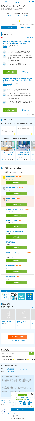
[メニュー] (33, 2)
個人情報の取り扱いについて (11, 412)
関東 (8, 371)
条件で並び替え (30, 37)
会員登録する (17, 336)
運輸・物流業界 (10, 368)
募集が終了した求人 (25, 27)
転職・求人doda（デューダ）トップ (8, 400)
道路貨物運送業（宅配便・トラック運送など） (17, 369)
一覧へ (32, 307)
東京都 (12, 371)
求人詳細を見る (9, 72)
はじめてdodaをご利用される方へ (17, 340)
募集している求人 (9, 27)
